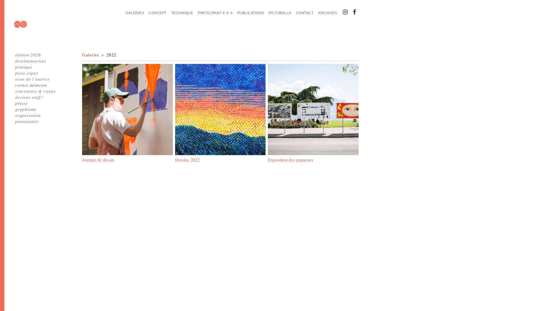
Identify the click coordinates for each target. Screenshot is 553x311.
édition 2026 (28, 55)
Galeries (135, 13)
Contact (305, 13)
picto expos (26, 73)
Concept (158, 13)
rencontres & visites (35, 91)
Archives (327, 13)
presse (21, 103)
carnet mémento (31, 85)
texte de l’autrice (32, 79)
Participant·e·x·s (215, 13)
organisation (28, 115)
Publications (250, 13)
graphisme (25, 109)
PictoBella (280, 13)
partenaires (27, 121)
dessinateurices (30, 61)
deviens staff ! (29, 97)
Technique (182, 13)
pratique (23, 67)
